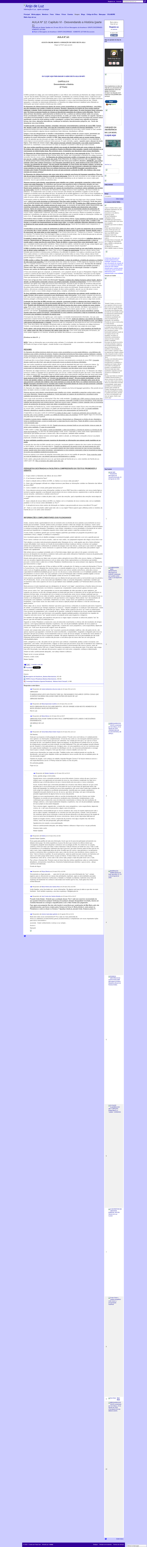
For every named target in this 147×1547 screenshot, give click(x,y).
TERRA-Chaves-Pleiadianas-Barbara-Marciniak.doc (41, 679)
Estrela (44, 836)
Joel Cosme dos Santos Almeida (51, 896)
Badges (95, 1544)
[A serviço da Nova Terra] (114, 117)
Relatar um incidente (105, 1544)
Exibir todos (119, 1539)
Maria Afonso (45, 716)
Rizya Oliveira (46, 871)
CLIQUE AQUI (110, 135)
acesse (115, 29)
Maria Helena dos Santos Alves (51, 886)
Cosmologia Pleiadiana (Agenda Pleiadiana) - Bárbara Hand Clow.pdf (46, 681)
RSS (25, 936)
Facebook (29, 667)
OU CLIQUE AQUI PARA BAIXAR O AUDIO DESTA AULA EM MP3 (63, 76)
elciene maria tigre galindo (49, 914)
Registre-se (111, 1)
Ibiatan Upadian (46, 27)
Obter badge (119, 199)
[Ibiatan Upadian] (27, 26)
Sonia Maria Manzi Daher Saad (51, 731)
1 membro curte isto (37, 664)
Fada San (38, 1544)
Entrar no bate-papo (133, 1545)
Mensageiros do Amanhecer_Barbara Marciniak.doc (41, 676)
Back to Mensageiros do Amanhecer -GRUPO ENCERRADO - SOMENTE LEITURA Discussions (64, 32)
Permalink (31, 689)
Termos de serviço (118, 1544)
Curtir (28, 664)
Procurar (145, 1)
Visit (108, 164)
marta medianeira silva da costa (51, 689)
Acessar (119, 1)
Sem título (118, 1399)
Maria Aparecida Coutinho (49, 704)
